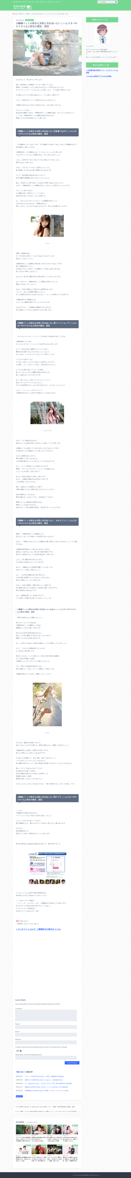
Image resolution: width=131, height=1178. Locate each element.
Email (17, 1031)
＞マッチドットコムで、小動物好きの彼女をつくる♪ (38, 929)
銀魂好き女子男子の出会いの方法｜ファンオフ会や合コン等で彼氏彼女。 (47, 1087)
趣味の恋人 (20, 1072)
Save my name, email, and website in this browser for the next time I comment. (42, 1047)
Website (18, 1039)
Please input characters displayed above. (28, 1055)
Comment (19, 1008)
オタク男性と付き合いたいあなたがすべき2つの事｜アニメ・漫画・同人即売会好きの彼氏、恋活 (45, 1106)
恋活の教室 (85, 1175)
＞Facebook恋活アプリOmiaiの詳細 (98, 76)
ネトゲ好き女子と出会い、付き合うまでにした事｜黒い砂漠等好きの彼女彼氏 (48, 1083)
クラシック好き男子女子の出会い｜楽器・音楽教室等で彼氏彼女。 (45, 1076)
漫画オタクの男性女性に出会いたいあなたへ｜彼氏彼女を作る (44, 1080)
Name (17, 1024)
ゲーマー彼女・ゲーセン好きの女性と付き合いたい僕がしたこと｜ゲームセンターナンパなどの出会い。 (46, 1111)
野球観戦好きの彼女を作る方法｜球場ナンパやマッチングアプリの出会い (47, 1090)
